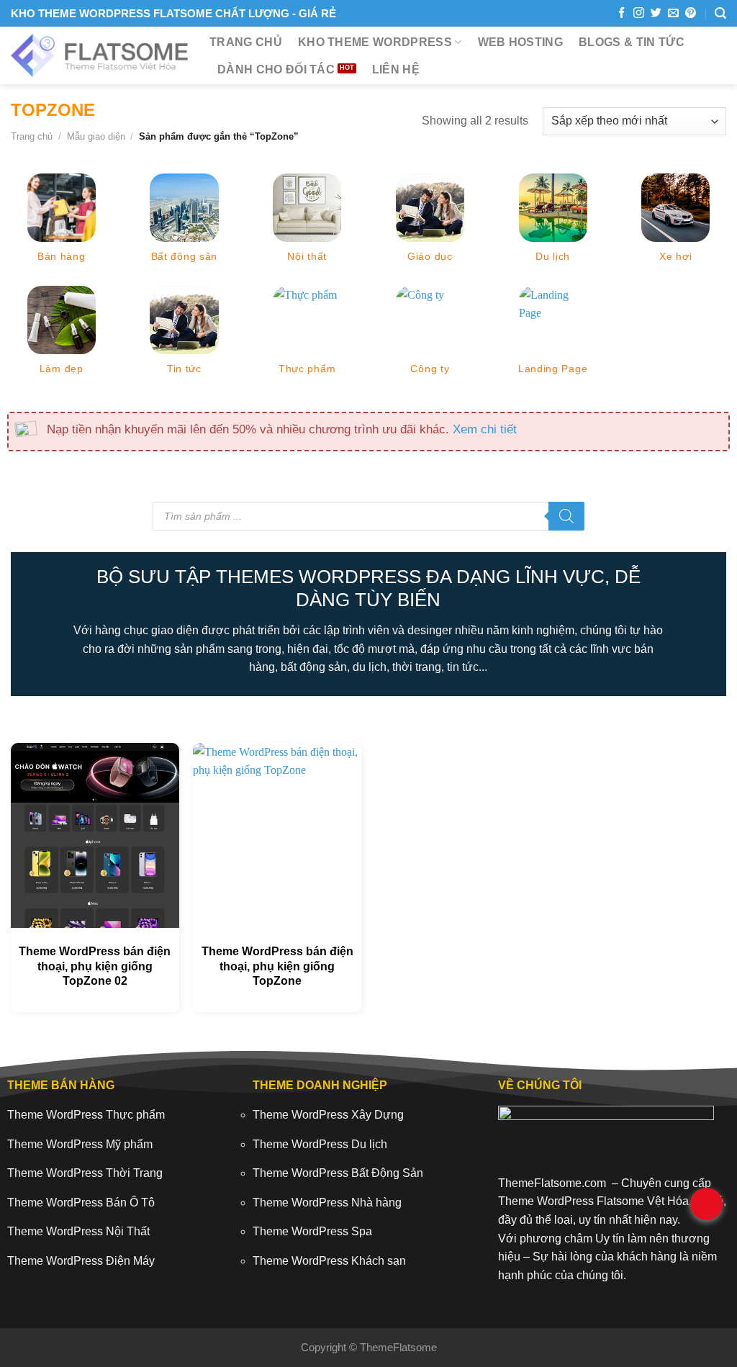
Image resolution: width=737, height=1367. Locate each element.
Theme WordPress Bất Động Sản (338, 1173)
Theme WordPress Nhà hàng (327, 1202)
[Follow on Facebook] (621, 13)
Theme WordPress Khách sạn (329, 1261)
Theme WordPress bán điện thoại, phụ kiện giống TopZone (277, 966)
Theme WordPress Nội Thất (78, 1231)
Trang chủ (245, 42)
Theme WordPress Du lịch (320, 1144)
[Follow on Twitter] (656, 13)
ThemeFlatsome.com (552, 1183)
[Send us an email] (673, 13)
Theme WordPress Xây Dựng (328, 1115)
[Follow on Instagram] (638, 13)
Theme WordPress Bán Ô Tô (81, 1202)
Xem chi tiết (485, 429)
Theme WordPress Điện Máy (81, 1261)
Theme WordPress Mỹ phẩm (80, 1144)
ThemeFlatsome (398, 1347)
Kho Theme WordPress (375, 42)
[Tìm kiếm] (720, 13)
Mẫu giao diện (96, 136)
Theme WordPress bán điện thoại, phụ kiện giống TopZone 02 (95, 966)
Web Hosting (521, 42)
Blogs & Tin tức (631, 42)
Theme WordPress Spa (312, 1231)
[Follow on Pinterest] (690, 13)
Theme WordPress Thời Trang (85, 1173)
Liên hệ (396, 69)
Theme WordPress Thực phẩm (86, 1115)
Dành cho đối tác (276, 69)
